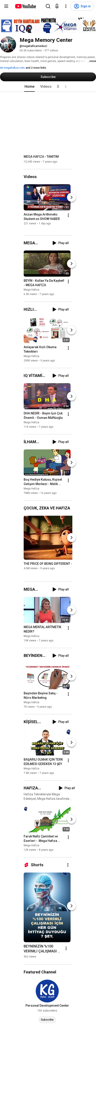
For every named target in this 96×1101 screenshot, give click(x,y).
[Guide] (6, 6)
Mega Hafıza (31, 289)
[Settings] (66, 6)
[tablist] (48, 86)
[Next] (71, 197)
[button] (65, 86)
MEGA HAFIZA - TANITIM (41, 156)
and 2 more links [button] (36, 67)
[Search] (48, 6)
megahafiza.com (14, 67)
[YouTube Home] (25, 6)
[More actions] (68, 215)
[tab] (29, 86)
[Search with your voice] (56, 6)
